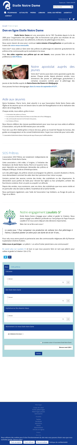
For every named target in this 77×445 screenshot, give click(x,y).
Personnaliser (42, 442)
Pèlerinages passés (38, 412)
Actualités (38, 416)
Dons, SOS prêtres (54, 13)
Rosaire (38, 435)
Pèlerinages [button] (12, 13)
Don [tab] (6, 267)
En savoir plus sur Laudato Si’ (14, 249)
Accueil (4, 26)
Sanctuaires (39, 414)
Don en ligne (13, 26)
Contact (8, 16)
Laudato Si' (68, 13)
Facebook (38, 421)
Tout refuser (29, 442)
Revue (38, 425)
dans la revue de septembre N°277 (43, 86)
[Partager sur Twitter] (6, 257)
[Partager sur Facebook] (9, 257)
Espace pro (62, 2)
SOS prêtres (15, 267)
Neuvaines (38, 423)
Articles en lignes (38, 429)
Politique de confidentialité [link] (58, 442)
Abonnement (38, 427)
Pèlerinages (38, 405)
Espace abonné (71, 2)
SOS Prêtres (17, 57)
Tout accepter (16, 442)
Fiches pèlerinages (38, 410)
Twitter (38, 419)
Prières (33, 13)
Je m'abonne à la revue (15, 334)
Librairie (41, 13)
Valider (38, 353)
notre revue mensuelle (20, 45)
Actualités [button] (23, 13)
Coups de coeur (38, 408)
